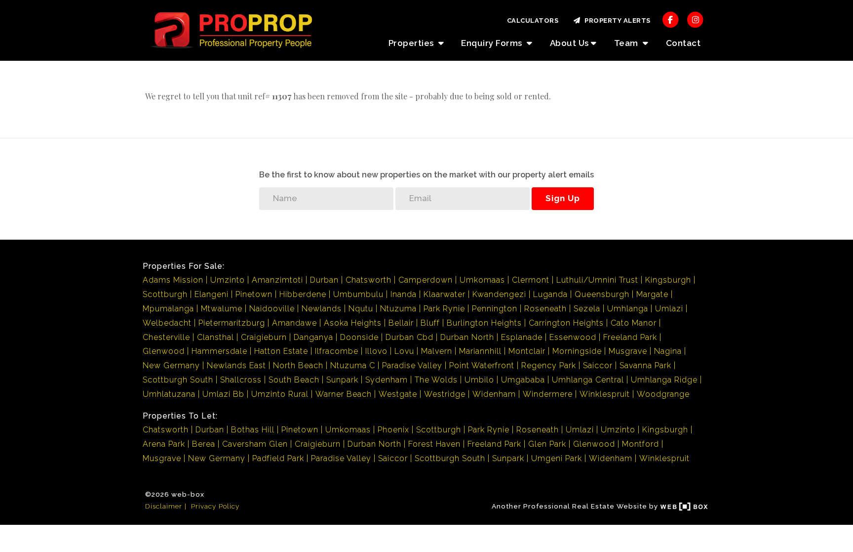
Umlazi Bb (223, 394)
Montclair (526, 351)
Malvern (436, 351)
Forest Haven (434, 444)
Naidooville (272, 308)
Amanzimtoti (277, 280)
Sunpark (342, 379)
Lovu (404, 351)
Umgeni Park (556, 458)
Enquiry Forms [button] (492, 43)
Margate (652, 294)
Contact (683, 43)
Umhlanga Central (588, 379)
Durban (324, 280)
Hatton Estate (281, 351)
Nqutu (361, 308)
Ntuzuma (398, 308)
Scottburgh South (178, 379)
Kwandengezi (499, 294)
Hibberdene (302, 294)
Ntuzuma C (352, 365)
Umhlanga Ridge (664, 379)
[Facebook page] (670, 19)
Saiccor (598, 365)
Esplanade (522, 337)
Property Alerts (616, 20)
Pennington (494, 308)
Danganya (313, 337)
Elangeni (211, 294)
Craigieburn (264, 337)
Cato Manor (634, 323)
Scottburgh (165, 294)
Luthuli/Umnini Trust (597, 280)
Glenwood (164, 351)
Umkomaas (482, 280)
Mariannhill (480, 351)
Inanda (403, 294)
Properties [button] (412, 43)
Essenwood (572, 337)
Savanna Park (645, 365)
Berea (203, 444)
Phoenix (393, 429)
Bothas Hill (252, 429)
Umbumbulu (358, 294)
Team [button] (627, 43)
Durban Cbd (409, 337)
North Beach (298, 365)
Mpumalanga (168, 308)
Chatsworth (368, 280)
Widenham (494, 394)
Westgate (398, 394)
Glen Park (547, 444)
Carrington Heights (566, 323)
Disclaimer (163, 506)
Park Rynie (444, 308)
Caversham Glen (255, 444)
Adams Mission (173, 280)
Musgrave (628, 351)
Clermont (530, 280)
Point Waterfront (481, 365)
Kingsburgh (668, 280)
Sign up (562, 198)
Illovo (376, 351)
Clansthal (215, 337)
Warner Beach (343, 394)
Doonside (359, 337)
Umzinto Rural (280, 394)
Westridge (444, 394)
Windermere (548, 394)
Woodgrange (663, 394)
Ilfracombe (336, 351)
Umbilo (479, 379)
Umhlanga (627, 308)
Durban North (467, 337)
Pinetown (253, 294)
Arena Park (164, 444)
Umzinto (227, 280)
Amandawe (294, 323)
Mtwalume (221, 308)
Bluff (430, 323)
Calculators (533, 20)
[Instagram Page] (695, 19)
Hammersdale (219, 351)
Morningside (577, 351)
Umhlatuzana (169, 394)
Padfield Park (278, 458)
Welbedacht (167, 323)
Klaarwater (444, 294)
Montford (640, 444)
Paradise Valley (412, 365)
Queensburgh (602, 294)
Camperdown (425, 280)
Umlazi (669, 308)
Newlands (322, 308)
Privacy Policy (215, 506)
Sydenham (386, 379)
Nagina (668, 351)
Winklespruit (605, 394)
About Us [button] (569, 43)
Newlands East (236, 365)
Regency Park (548, 365)
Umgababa (523, 379)
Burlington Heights (484, 323)
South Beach (294, 379)
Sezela (587, 308)
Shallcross (241, 379)
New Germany (171, 365)
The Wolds (436, 379)
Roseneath (545, 308)
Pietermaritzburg (231, 323)
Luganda (550, 294)
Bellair (401, 323)
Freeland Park (630, 337)
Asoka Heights (353, 323)
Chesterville (166, 337)
